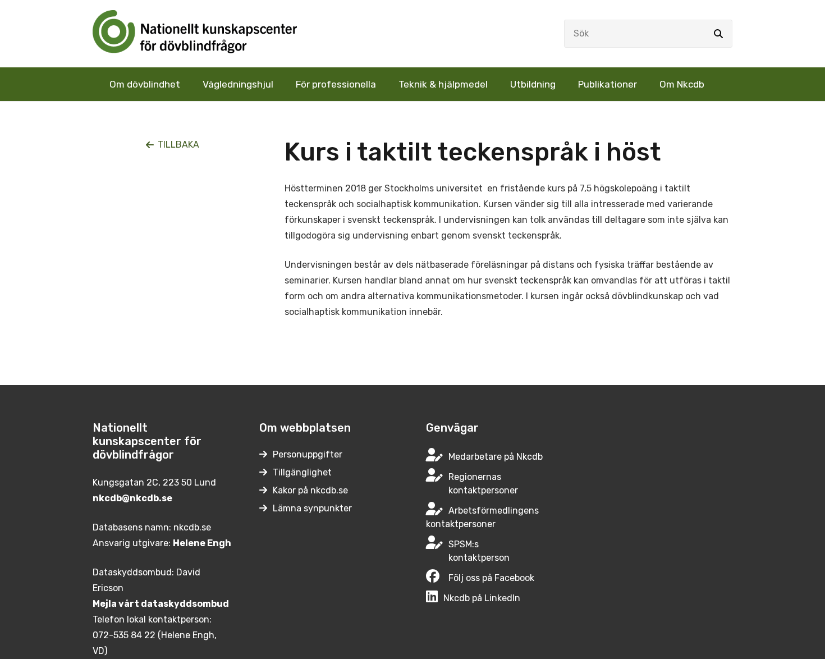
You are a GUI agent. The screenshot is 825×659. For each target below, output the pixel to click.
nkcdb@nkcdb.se (132, 498)
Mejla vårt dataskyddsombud (161, 603)
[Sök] (718, 33)
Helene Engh (202, 543)
